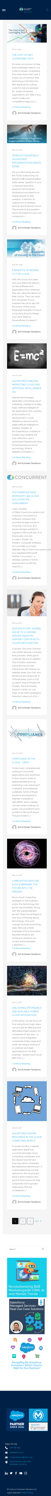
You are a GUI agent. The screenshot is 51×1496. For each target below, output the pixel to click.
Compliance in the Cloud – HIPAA (23, 760)
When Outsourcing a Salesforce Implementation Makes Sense (26, 161)
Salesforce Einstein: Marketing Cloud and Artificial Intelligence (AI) (26, 386)
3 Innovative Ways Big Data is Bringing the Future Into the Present (25, 886)
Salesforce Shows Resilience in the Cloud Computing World (27, 1137)
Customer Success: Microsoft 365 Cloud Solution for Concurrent (25, 498)
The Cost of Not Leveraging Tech (22, 57)
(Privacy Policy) (26, 1492)
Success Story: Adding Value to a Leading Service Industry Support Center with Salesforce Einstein (26, 635)
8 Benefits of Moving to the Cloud (25, 272)
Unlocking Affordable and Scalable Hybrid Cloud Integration (27, 1011)
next (37, 1221)
